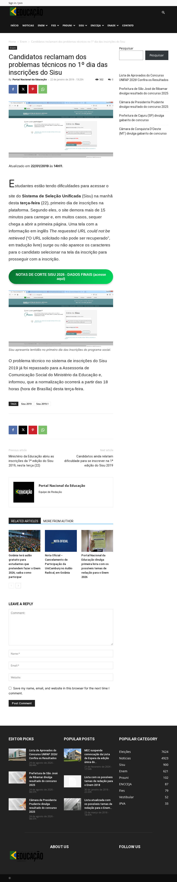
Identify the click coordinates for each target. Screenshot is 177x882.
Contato (128, 25)
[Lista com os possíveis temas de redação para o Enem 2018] (72, 781)
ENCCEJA (96, 25)
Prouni (67, 25)
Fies (53, 25)
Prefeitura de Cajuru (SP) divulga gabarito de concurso (141, 118)
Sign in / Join (16, 3)
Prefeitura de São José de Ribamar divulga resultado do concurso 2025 (143, 91)
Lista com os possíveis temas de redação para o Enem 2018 (98, 781)
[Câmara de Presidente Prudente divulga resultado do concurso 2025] (17, 804)
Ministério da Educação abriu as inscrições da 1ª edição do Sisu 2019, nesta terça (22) (31, 460)
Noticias (28, 25)
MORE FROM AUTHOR (58, 521)
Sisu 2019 (26, 403)
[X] (23, 89)
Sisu (81, 25)
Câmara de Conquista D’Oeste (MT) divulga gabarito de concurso (143, 131)
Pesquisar (126, 48)
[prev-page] (11, 585)
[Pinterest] (32, 89)
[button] (163, 13)
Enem (41, 25)
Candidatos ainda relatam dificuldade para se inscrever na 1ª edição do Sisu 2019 (88, 460)
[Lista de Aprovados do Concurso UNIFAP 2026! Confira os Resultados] (17, 755)
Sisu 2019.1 (42, 403)
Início (15, 25)
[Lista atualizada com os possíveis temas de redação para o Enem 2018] (72, 804)
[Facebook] (13, 89)
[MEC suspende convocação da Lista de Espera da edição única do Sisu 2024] (72, 755)
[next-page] (18, 585)
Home (12, 41)
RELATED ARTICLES (24, 521)
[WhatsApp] (42, 89)
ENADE (111, 25)
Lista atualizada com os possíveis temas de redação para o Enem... (98, 804)
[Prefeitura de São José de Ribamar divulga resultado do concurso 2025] (17, 777)
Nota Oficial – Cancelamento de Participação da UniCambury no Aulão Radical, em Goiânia (58, 564)
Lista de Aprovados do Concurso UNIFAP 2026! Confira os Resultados (143, 78)
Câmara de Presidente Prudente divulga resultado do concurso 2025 (143, 104)
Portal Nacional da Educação (30, 79)
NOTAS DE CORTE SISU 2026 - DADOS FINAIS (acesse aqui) (61, 277)
